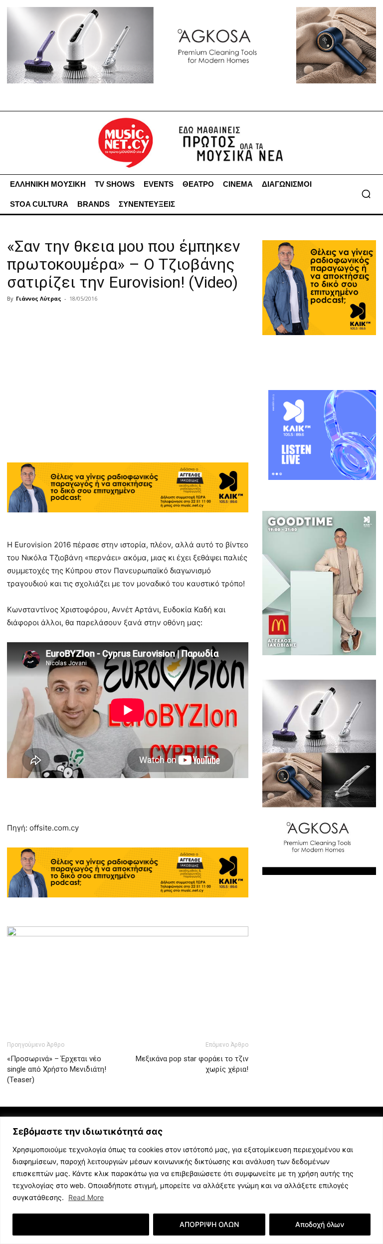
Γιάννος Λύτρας (38, 298)
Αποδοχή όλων (319, 1224)
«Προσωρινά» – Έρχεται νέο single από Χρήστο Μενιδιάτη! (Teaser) (56, 1069)
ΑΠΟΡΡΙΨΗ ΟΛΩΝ (209, 1224)
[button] (366, 194)
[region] (191, 1180)
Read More (86, 1197)
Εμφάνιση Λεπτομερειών (81, 1224)
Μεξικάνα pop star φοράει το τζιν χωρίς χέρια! (192, 1064)
